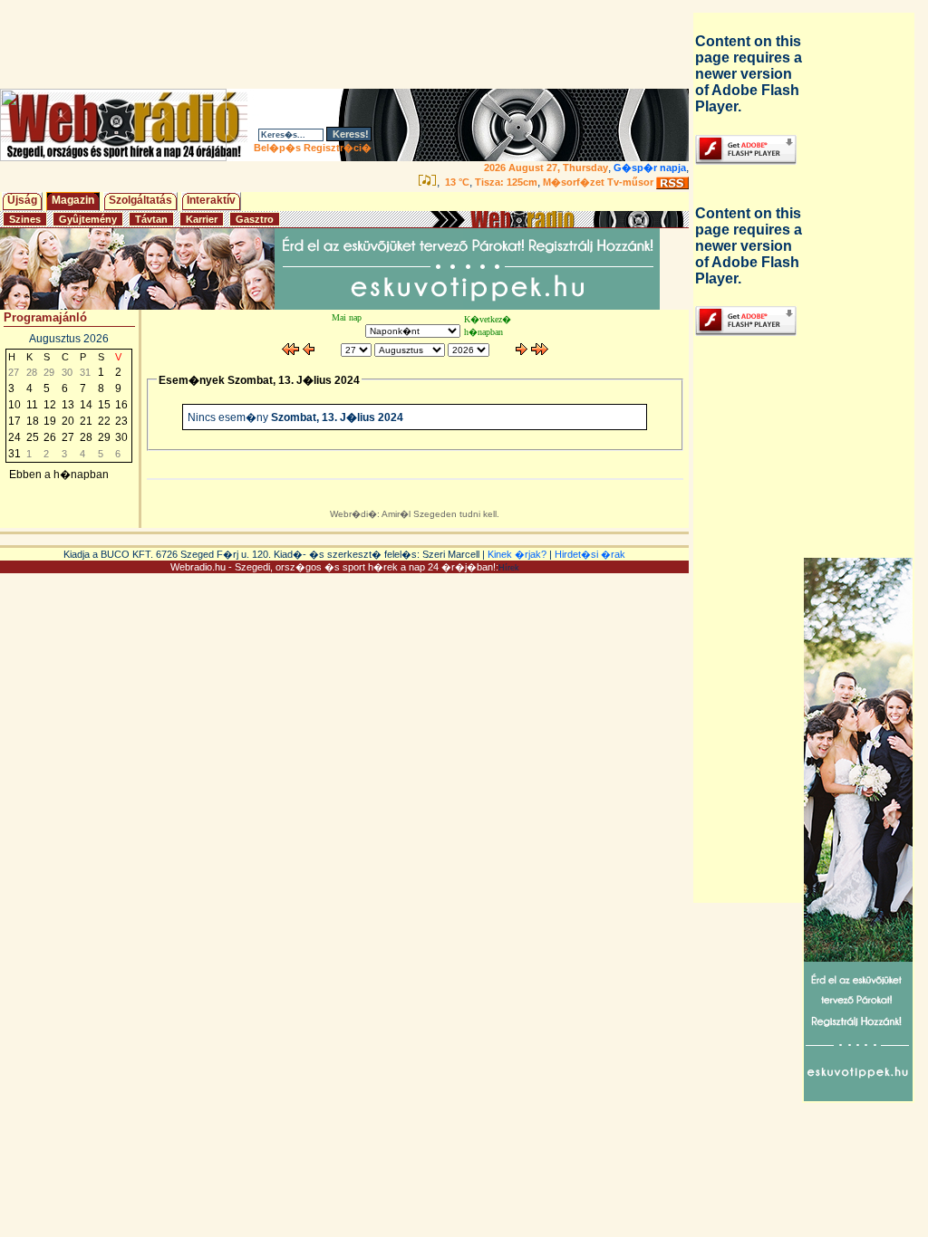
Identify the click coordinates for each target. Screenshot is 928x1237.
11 (32, 404)
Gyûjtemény (88, 219)
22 (104, 421)
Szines (25, 219)
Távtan (151, 219)
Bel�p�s (277, 147)
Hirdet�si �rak (590, 554)
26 (50, 437)
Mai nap (347, 317)
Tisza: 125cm (506, 182)
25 (32, 437)
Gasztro (255, 219)
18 (32, 421)
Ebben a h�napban (59, 474)
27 (68, 437)
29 (104, 437)
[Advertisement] (348, 44)
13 (68, 404)
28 (86, 437)
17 (14, 421)
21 (86, 421)
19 (50, 421)
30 (121, 437)
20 (68, 421)
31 (14, 453)
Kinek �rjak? (517, 554)
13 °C (455, 182)
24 (14, 437)
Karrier (202, 219)
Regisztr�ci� (338, 147)
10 (14, 404)
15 (104, 404)
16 (121, 404)
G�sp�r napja (650, 167)
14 (86, 404)
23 (121, 421)
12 (50, 404)
